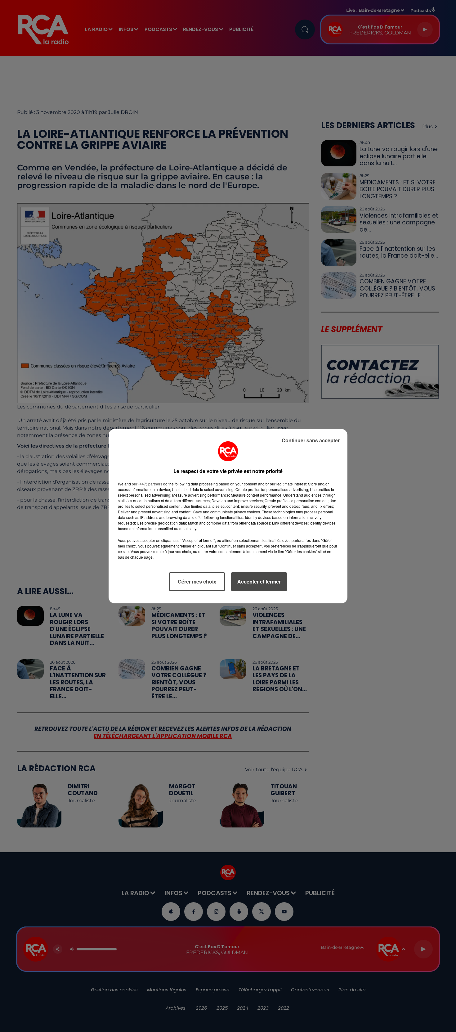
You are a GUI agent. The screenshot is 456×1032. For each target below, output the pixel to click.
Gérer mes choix (197, 581)
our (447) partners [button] (147, 483)
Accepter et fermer (259, 581)
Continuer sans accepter (311, 440)
